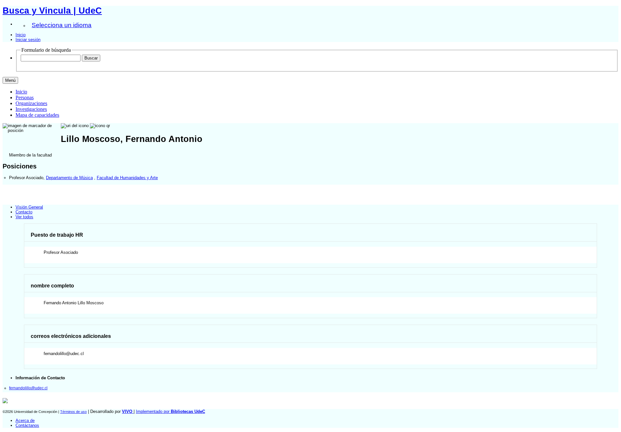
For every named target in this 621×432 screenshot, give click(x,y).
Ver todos (24, 216)
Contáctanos (27, 425)
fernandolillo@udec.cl (28, 388)
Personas (25, 97)
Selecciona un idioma (62, 25)
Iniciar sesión (28, 39)
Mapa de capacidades (37, 115)
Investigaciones (31, 109)
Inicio (21, 34)
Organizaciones (31, 103)
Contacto (24, 212)
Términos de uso (73, 412)
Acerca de (25, 420)
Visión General (29, 207)
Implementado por (170, 411)
